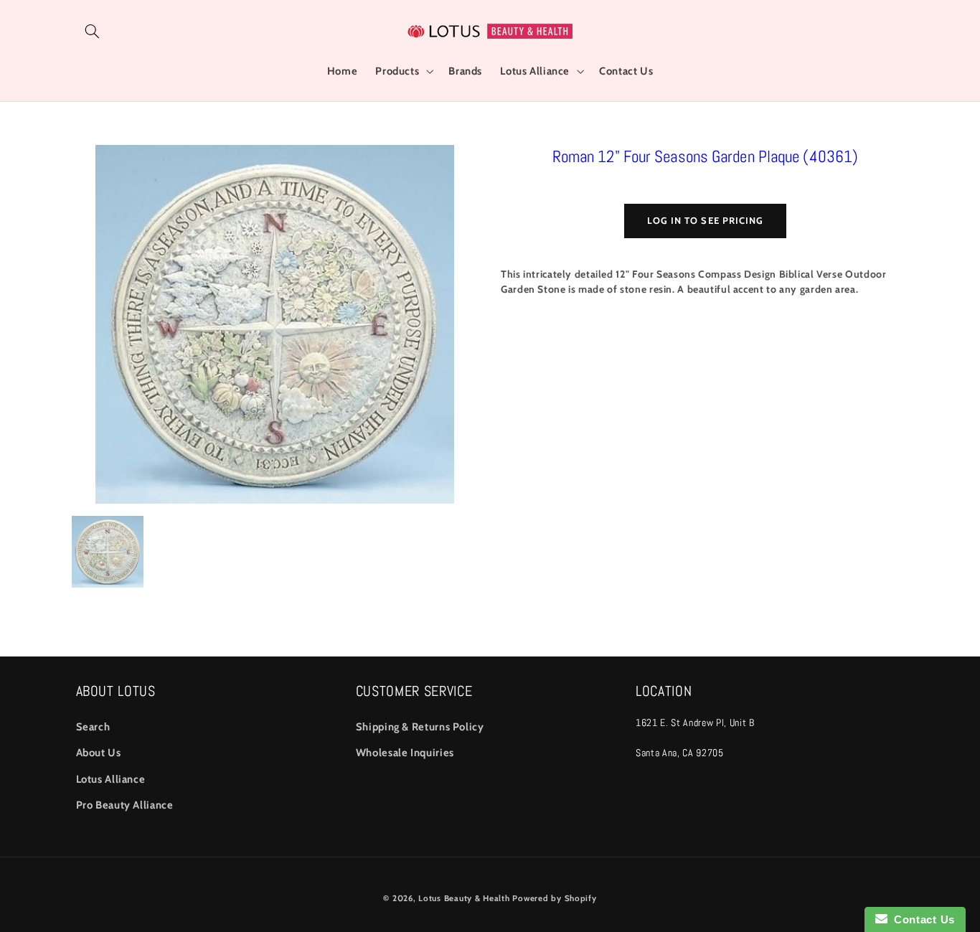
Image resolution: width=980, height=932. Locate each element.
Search (93, 726)
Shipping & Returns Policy (420, 726)
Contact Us (921, 919)
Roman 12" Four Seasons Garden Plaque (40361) (705, 156)
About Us (98, 752)
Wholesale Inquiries (405, 752)
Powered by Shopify (554, 898)
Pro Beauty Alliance (125, 805)
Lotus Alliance (111, 779)
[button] (92, 30)
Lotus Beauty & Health (463, 898)
